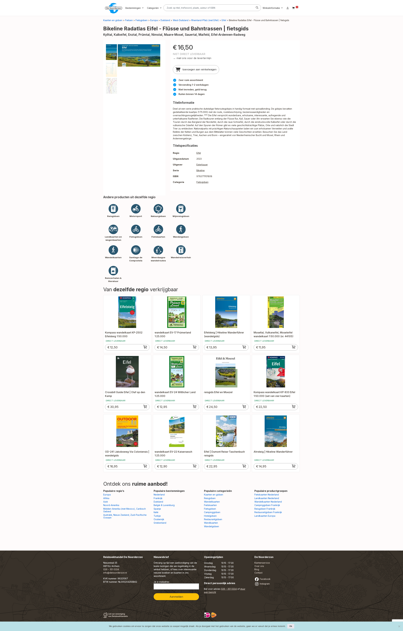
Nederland (159, 494)
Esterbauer (202, 164)
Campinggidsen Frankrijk (267, 505)
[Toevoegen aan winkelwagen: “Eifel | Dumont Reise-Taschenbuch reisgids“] (244, 466)
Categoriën (153, 8)
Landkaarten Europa (264, 515)
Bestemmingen (133, 8)
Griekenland (160, 522)
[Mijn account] (288, 8)
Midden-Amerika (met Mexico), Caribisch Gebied (124, 510)
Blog (256, 569)
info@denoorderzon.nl (115, 572)
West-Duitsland (180, 20)
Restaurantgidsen (213, 519)
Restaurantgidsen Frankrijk (268, 512)
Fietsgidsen (142, 20)
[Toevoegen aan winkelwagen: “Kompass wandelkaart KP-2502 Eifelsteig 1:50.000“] (145, 347)
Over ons (259, 566)
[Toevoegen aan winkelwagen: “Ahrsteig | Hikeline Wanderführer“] (294, 466)
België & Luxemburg (164, 505)
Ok (290, 626)
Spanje (157, 508)
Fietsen (129, 20)
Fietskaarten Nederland (266, 494)
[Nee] (399, 626)
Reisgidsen (210, 498)
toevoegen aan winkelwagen (199, 69)
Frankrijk (158, 498)
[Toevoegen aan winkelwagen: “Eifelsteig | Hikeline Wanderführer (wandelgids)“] (244, 347)
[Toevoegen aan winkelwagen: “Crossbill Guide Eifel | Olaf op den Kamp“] (145, 406)
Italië (156, 512)
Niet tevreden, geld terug (193, 89)
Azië (105, 501)
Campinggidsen (212, 512)
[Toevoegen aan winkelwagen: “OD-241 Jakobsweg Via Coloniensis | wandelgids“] (145, 466)
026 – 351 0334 (111, 569)
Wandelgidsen (211, 526)
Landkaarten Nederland (266, 498)
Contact (258, 572)
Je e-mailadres (161, 581)
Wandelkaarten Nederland (268, 501)
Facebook (264, 579)
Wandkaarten (211, 522)
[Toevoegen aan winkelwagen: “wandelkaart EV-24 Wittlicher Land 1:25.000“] (195, 406)
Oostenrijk (159, 519)
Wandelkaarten (212, 501)
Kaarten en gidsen (112, 20)
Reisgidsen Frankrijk (264, 508)
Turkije (157, 515)
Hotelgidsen (210, 515)
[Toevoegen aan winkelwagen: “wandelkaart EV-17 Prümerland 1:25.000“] (195, 347)
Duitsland (165, 20)
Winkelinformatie (271, 8)
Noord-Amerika (111, 505)
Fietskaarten (210, 505)
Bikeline (200, 170)
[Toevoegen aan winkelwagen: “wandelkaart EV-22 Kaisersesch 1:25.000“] (195, 466)
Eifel (224, 20)
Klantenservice (262, 562)
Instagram (264, 583)
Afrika (106, 498)
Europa (154, 20)
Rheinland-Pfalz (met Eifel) (205, 20)
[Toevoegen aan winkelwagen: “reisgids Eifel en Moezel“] (244, 406)
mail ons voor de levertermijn (193, 58)
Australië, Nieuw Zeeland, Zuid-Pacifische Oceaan (125, 516)
